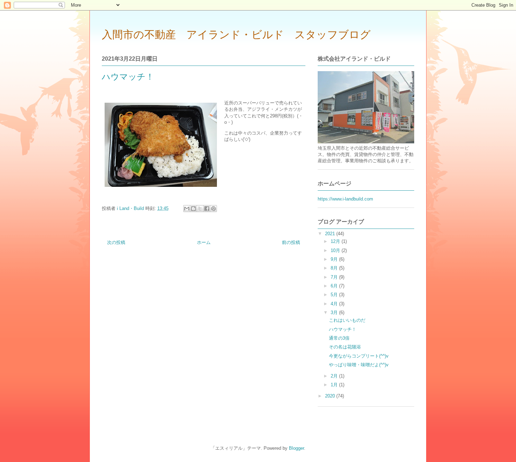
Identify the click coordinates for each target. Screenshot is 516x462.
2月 (335, 376)
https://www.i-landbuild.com (345, 199)
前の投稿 (291, 242)
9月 (335, 259)
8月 (335, 268)
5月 (335, 294)
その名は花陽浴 (345, 346)
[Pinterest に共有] (213, 208)
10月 (336, 250)
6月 (335, 285)
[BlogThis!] (193, 208)
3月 (335, 312)
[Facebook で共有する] (206, 208)
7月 (335, 277)
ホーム (204, 242)
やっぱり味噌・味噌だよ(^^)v (359, 364)
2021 (330, 233)
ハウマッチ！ (342, 329)
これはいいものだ (347, 320)
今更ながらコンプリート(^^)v (359, 356)
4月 (335, 303)
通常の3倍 (339, 338)
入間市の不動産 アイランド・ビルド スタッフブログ (236, 34)
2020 (330, 396)
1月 (335, 384)
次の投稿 (116, 242)
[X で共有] (200, 208)
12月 (336, 241)
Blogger (296, 448)
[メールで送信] (186, 208)
